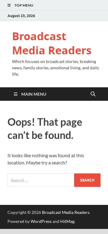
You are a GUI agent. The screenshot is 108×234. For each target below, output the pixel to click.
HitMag (67, 221)
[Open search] (93, 94)
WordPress (41, 221)
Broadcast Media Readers (52, 43)
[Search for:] (54, 180)
